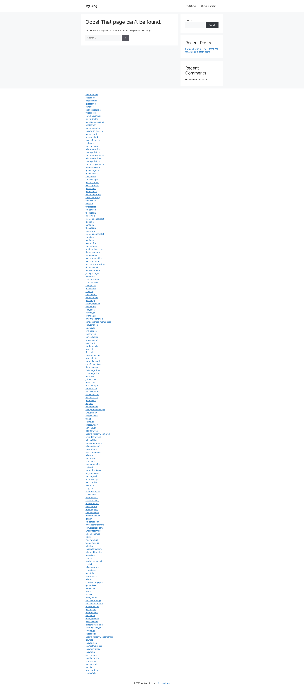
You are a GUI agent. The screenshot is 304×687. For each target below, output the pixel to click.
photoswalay (92, 425)
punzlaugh (90, 300)
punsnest (90, 107)
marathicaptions (93, 470)
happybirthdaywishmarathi (98, 434)
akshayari (90, 343)
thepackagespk (93, 252)
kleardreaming (92, 500)
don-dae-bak (92, 267)
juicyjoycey (91, 379)
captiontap (91, 306)
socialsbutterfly (93, 197)
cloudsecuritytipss (94, 582)
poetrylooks (91, 382)
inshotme (90, 143)
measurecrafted (93, 194)
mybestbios (91, 331)
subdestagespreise (95, 155)
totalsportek (91, 207)
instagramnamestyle (95, 409)
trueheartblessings (94, 249)
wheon (89, 579)
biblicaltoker (91, 440)
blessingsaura (92, 261)
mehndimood (92, 407)
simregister (91, 661)
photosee (90, 376)
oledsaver (90, 328)
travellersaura (92, 503)
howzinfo (90, 349)
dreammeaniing (93, 516)
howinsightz (91, 358)
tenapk (89, 419)
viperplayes (91, 570)
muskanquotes (93, 146)
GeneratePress (164, 683)
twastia (89, 667)
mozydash (90, 615)
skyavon (89, 291)
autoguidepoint (93, 304)
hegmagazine (92, 397)
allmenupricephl (93, 446)
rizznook (89, 352)
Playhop (89, 403)
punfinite (90, 225)
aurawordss (91, 255)
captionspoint (92, 416)
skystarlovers (92, 282)
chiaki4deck (91, 506)
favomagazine (92, 394)
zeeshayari (91, 334)
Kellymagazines (93, 370)
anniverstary (91, 655)
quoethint (90, 573)
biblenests (90, 276)
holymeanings (92, 473)
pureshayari (91, 134)
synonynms (91, 461)
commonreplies (93, 464)
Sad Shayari (191, 6)
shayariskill (91, 310)
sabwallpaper (92, 179)
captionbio (90, 98)
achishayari (91, 428)
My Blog (91, 6)
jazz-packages (92, 273)
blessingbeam (92, 185)
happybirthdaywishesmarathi (99, 637)
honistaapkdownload (95, 264)
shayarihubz (91, 294)
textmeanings (92, 479)
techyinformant (93, 270)
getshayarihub (92, 182)
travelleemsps (92, 606)
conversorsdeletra (94, 528)
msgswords (91, 216)
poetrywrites (91, 101)
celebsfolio (91, 673)
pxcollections (92, 621)
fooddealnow (92, 612)
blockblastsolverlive (95, 122)
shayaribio (90, 652)
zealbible (90, 564)
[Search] (125, 38)
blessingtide (91, 482)
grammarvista (92, 173)
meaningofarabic (94, 443)
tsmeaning (90, 458)
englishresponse (93, 452)
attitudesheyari (93, 491)
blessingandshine (94, 258)
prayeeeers (91, 288)
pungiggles (91, 609)
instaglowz (91, 285)
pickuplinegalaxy (93, 110)
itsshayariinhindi (93, 152)
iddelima (90, 222)
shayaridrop (91, 643)
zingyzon (90, 488)
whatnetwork (92, 94)
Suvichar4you (92, 385)
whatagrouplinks (93, 149)
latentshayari (92, 431)
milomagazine (92, 567)
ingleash (89, 467)
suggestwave (92, 246)
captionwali (91, 634)
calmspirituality (93, 140)
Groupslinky (91, 413)
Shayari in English (208, 6)
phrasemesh (91, 191)
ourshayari (90, 313)
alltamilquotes (92, 391)
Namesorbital (92, 670)
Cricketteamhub (93, 531)
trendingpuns (92, 509)
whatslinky (91, 201)
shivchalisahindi (93, 116)
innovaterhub (92, 540)
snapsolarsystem (94, 549)
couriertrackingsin (94, 646)
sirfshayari (90, 631)
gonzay (89, 519)
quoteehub (91, 104)
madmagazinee (93, 346)
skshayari (90, 422)
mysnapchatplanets (95, 525)
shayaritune (91, 449)
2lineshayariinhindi (94, 625)
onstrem (89, 204)
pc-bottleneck (92, 522)
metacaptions (92, 297)
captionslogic (92, 664)
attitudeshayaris (93, 437)
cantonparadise (93, 128)
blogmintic (90, 588)
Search (188, 20)
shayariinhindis (93, 649)
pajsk (88, 537)
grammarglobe (92, 170)
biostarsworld (92, 119)
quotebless (91, 585)
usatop (89, 591)
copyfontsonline (93, 364)
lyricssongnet (92, 340)
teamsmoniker (92, 543)
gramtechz (91, 400)
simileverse (91, 494)
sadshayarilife (92, 658)
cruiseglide (91, 210)
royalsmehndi (92, 137)
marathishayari (93, 361)
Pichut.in (90, 485)
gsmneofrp (91, 243)
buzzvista (90, 555)
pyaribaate (91, 316)
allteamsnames (93, 534)
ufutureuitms (92, 497)
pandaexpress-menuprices (98, 322)
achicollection (92, 337)
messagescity (92, 476)
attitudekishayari (93, 628)
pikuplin (89, 455)
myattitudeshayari (94, 319)
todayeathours (92, 619)
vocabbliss (91, 113)
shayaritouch (92, 325)
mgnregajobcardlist (95, 219)
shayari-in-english (94, 131)
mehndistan (91, 388)
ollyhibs (89, 546)
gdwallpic (90, 640)
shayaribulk (91, 176)
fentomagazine (93, 167)
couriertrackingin (93, 600)
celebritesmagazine (95, 561)
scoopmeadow (93, 279)
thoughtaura (91, 597)
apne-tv (89, 594)
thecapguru (91, 213)
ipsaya (89, 558)
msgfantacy (91, 576)
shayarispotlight (93, 355)
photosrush (91, 125)
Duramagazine (92, 373)
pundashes (91, 188)
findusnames (92, 367)
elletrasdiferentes (94, 552)
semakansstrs (92, 512)
